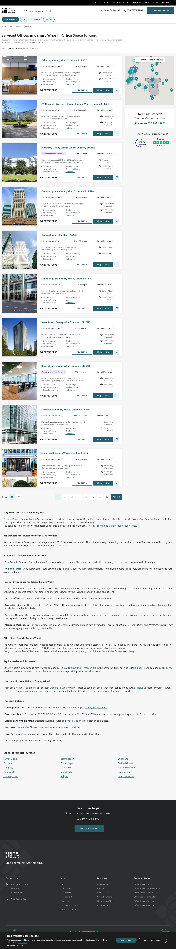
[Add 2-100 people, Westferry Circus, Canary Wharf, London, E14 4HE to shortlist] (116, 133)
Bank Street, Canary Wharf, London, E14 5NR (65, 322)
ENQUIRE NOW (103, 90)
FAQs (63, 884)
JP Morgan (86, 667)
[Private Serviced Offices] (62, 66)
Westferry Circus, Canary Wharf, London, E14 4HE (68, 147)
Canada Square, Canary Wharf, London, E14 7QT (67, 278)
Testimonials (66, 892)
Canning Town (10, 776)
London (17, 26)
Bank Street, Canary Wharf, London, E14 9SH (65, 366)
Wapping (8, 767)
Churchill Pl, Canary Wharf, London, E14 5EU (65, 409)
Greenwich (9, 772)
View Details (82, 90)
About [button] (136, 3)
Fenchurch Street (127, 767)
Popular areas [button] (120, 3)
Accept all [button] (126, 940)
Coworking (66, 901)
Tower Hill (66, 767)
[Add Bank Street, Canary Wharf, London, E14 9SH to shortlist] (116, 395)
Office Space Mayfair (143, 892)
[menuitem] (79, 884)
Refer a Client (103, 884)
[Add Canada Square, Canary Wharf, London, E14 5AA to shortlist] (116, 221)
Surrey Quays (10, 758)
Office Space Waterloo (144, 901)
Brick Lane (123, 758)
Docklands (8, 763)
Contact (166, 3)
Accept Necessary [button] (152, 940)
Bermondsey (67, 758)
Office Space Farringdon (145, 897)
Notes (140, 687)
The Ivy (11, 691)
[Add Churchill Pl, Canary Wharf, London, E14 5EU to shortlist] (116, 439)
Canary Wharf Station (96, 707)
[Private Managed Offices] (64, 154)
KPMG (169, 667)
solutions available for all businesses (117, 525)
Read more (22, 943)
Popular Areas (142, 878)
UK (10, 26)
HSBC (63, 667)
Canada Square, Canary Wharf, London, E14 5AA (67, 191)
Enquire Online (160, 10)
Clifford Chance (137, 667)
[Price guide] (112, 66)
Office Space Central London (147, 888)
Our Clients (66, 888)
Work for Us (102, 892)
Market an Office (105, 901)
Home (4, 26)
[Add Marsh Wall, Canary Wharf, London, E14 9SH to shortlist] (116, 483)
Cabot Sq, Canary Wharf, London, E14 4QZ (64, 60)
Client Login (102, 905)
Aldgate (64, 776)
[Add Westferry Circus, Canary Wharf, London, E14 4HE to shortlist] (116, 177)
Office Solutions (104, 897)
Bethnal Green (125, 763)
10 (12, 497)
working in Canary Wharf (63, 687)
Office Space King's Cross (145, 905)
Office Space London (143, 884)
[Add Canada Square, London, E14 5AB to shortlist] (116, 264)
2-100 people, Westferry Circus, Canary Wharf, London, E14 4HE (75, 104)
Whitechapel (67, 763)
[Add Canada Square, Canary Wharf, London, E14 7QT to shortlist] (116, 308)
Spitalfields (66, 772)
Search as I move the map (152, 59)
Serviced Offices (14, 615)
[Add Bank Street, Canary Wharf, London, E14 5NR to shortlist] (116, 352)
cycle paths (72, 720)
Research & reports (70, 909)
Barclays (71, 667)
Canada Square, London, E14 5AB (59, 235)
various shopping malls (32, 691)
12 (107, 496)
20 (19, 497)
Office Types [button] (101, 3)
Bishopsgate (124, 772)
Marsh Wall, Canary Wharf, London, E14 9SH (65, 453)
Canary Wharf (10, 519)
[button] (153, 87)
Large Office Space (69, 905)
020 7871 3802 (135, 10)
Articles (100, 888)
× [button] (173, 935)
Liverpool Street (126, 776)
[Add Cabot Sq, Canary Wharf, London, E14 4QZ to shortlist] (116, 90)
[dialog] (88, 940)
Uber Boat (26, 734)
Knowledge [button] (150, 3)
